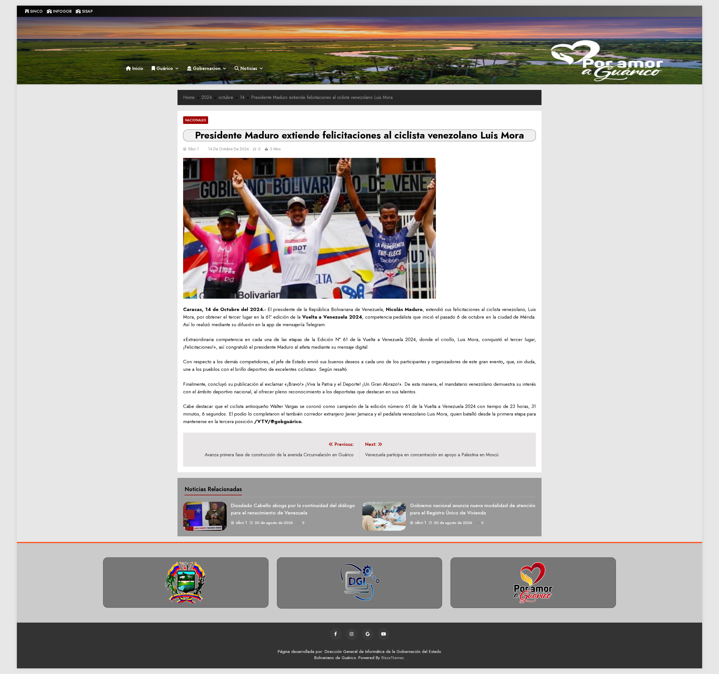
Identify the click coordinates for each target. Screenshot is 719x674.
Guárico (164, 68)
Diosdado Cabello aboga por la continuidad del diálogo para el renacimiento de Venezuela (293, 509)
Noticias (248, 68)
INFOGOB (62, 11)
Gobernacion (206, 68)
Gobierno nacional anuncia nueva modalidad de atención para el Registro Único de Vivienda (472, 509)
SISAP (87, 11)
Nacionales (195, 120)
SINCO (36, 11)
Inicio (137, 68)
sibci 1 (193, 149)
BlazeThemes (392, 658)
